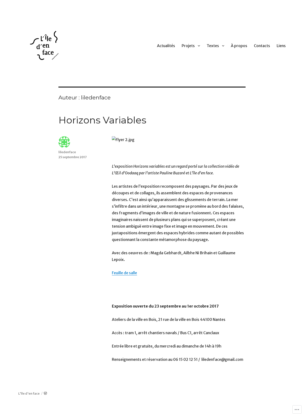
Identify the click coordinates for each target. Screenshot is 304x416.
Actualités (166, 45)
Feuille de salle (124, 272)
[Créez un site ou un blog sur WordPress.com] (45, 394)
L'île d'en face (29, 394)
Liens (281, 45)
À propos (239, 45)
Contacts (262, 45)
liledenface (67, 152)
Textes (213, 45)
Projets (188, 45)
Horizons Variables (102, 120)
